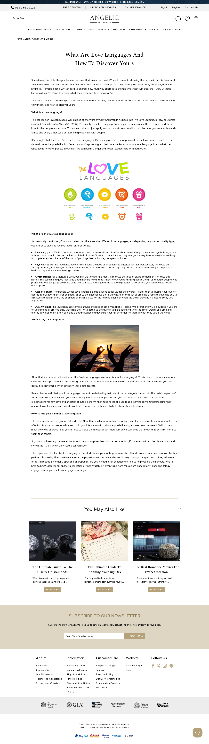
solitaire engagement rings (71, 470)
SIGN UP (136, 636)
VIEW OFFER (111, 2)
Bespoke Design (105, 665)
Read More (52, 589)
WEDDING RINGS (86, 29)
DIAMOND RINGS (64, 29)
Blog (27, 38)
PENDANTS (119, 29)
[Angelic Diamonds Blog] (104, 22)
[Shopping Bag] (196, 19)
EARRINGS (104, 29)
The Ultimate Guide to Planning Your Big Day (104, 569)
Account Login (134, 665)
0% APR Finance (135, 7)
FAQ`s (70, 692)
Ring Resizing (75, 678)
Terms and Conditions (49, 678)
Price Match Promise (108, 683)
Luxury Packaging (77, 670)
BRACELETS (151, 29)
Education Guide (76, 665)
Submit (40, 18)
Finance (100, 670)
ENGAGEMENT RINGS (39, 29)
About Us (41, 665)
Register (176, 7)
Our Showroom (44, 674)
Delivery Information (108, 678)
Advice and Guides (42, 38)
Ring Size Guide (76, 674)
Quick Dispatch (171, 29)
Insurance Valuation (78, 687)
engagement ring (123, 461)
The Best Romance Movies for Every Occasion (156, 569)
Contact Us (191, 7)
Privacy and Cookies (48, 683)
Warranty (101, 687)
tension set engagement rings (140, 466)
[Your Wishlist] (187, 19)
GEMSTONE (135, 29)
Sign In (164, 7)
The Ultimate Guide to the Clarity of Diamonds (52, 569)
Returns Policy (104, 674)
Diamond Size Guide (78, 683)
